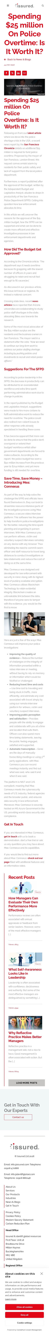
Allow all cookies (24, 1307)
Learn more (10, 1299)
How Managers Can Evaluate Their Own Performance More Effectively (23, 904)
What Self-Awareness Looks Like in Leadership (25, 973)
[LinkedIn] (18, 73)
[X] (12, 73)
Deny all (24, 1315)
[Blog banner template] (25, 882)
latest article (34, 133)
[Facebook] (6, 73)
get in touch (10, 836)
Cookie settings (24, 1323)
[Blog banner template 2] (25, 953)
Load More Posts (26, 1083)
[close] (42, 1273)
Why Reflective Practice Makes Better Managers (24, 1037)
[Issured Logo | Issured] (24, 4)
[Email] (24, 73)
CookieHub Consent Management (29, 1330)
